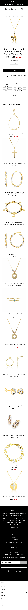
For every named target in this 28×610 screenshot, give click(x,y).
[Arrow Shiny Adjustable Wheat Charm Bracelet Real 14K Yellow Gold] (14, 120)
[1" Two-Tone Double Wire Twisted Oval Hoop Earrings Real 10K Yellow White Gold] (14, 179)
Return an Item (14, 530)
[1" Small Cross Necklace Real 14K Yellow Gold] (14, 150)
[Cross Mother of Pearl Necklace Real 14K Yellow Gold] (14, 483)
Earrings (3, 586)
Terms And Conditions (14, 552)
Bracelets (3, 595)
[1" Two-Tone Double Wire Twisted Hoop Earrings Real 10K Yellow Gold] (14, 239)
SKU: (11, 60)
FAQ (14, 532)
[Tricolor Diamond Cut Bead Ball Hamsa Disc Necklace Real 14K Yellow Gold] (14, 331)
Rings (2, 592)
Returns (14, 537)
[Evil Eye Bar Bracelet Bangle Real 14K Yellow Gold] (14, 300)
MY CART (20, 4)
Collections (3, 602)
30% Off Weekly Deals (10, 14)
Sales (2, 605)
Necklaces (3, 589)
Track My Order (14, 527)
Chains (2, 598)
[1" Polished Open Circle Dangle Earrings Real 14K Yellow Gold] (14, 361)
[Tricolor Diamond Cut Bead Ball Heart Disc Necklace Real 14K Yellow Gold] (14, 270)
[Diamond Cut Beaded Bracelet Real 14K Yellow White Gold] (14, 452)
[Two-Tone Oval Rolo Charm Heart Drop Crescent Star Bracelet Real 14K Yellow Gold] (14, 209)
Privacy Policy (14, 550)
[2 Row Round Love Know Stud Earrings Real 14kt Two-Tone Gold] (14, 392)
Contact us (13, 95)
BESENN (18, 577)
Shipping (14, 534)
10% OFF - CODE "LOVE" (14, 1)
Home (3, 14)
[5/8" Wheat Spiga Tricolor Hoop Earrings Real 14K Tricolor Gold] (14, 422)
